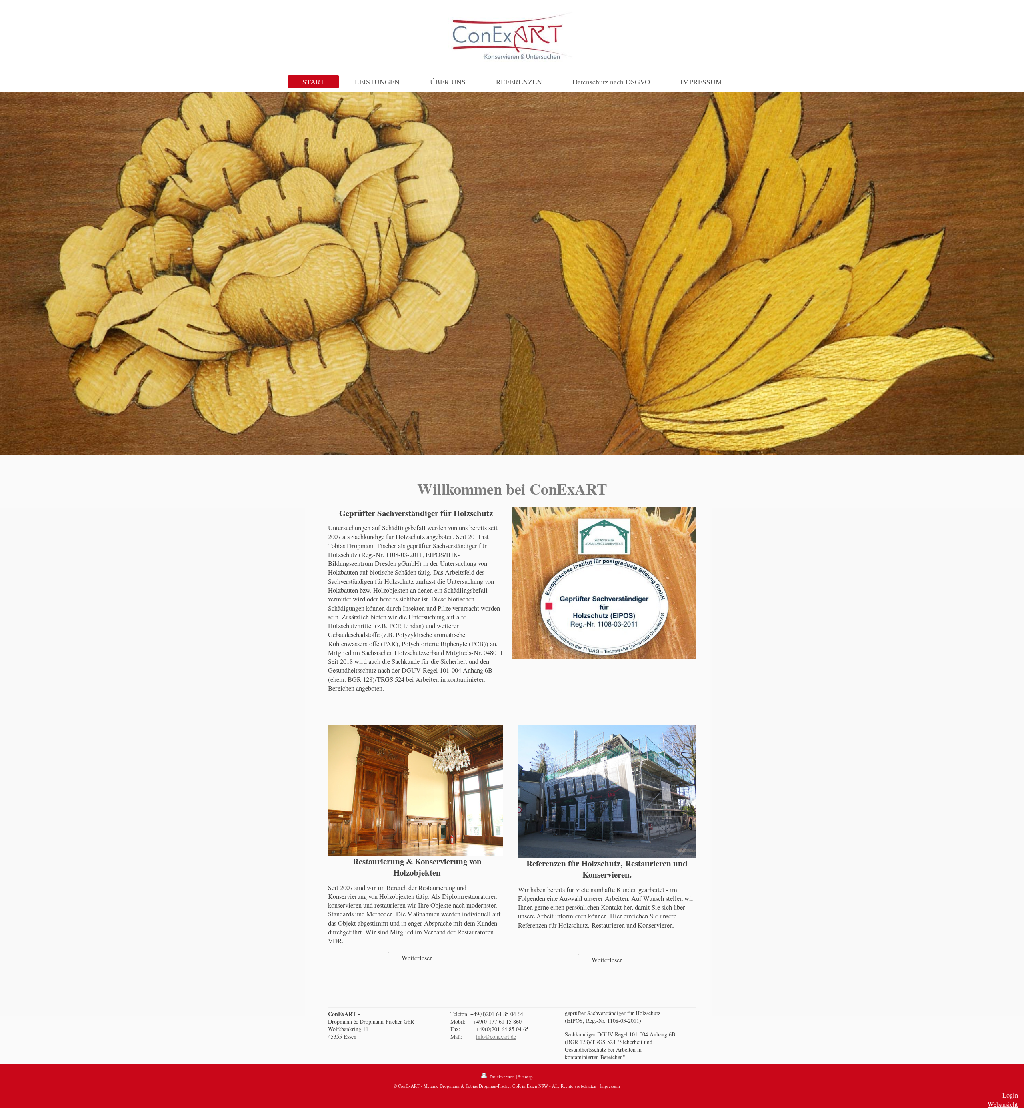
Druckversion (502, 1077)
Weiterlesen (417, 958)
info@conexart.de (496, 1036)
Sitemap (525, 1077)
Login (1010, 1095)
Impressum (610, 1086)
